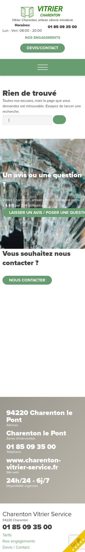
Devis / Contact (15, 547)
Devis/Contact (42, 47)
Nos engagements (42, 37)
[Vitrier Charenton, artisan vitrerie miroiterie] (42, 11)
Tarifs (7, 534)
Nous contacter (27, 280)
